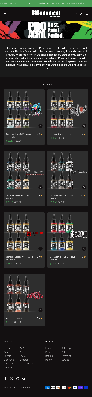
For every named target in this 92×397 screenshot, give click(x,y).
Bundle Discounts (9, 358)
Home (7, 348)
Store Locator (24, 358)
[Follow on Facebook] (5, 378)
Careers (24, 352)
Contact (8, 367)
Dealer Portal (27, 363)
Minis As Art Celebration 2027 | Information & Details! (58, 3)
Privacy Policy (49, 350)
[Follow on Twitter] (11, 378)
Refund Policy (49, 358)
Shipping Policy (66, 350)
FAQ (22, 348)
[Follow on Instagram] (17, 378)
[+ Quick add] (40, 126)
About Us (8, 363)
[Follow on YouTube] (23, 378)
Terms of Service (66, 358)
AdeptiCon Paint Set (14, 318)
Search (7, 352)
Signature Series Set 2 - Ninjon (62, 134)
